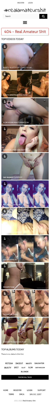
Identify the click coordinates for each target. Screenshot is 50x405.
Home (5, 390)
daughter (39, 363)
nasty (29, 363)
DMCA (21, 394)
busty (7, 367)
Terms (11, 394)
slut (23, 368)
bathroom (40, 368)
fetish (9, 363)
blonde (24, 371)
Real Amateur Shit (29, 401)
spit (16, 367)
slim (30, 367)
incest (19, 363)
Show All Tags (25, 377)
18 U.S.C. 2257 (35, 394)
